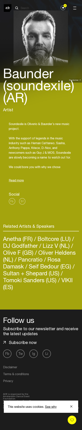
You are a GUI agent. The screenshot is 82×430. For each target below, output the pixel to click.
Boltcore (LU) (54, 238)
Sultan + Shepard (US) (32, 273)
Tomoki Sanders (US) (30, 280)
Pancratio (30, 259)
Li (46, 354)
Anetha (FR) (18, 238)
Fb (12, 201)
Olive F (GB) (19, 252)
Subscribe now (23, 342)
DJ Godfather (21, 245)
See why (51, 406)
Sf (22, 201)
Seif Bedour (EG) (50, 266)
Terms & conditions (16, 374)
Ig (33, 354)
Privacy (8, 380)
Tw (20, 354)
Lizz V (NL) (56, 245)
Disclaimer (74, 80)
